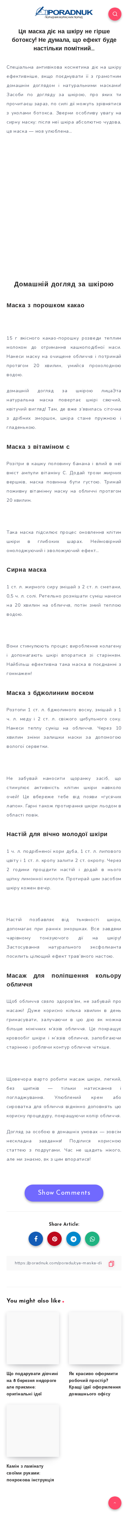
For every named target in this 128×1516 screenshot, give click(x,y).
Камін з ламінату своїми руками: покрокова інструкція (30, 1473)
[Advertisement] (64, 205)
